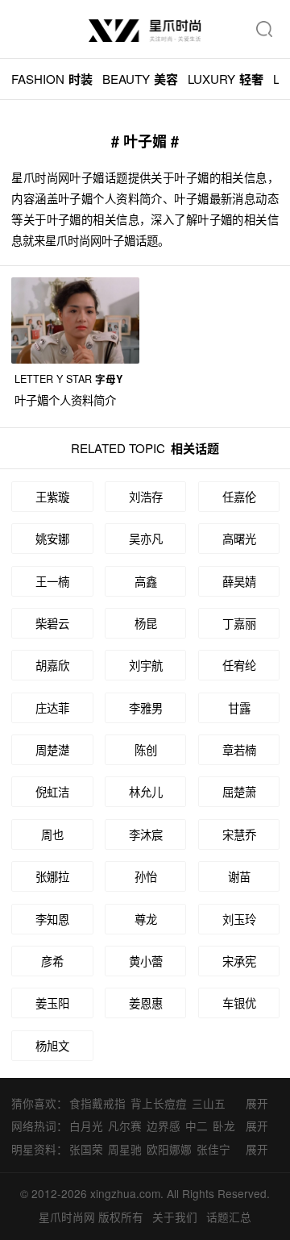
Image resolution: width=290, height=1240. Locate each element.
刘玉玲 (239, 918)
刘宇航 (146, 664)
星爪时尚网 (67, 1217)
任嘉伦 (239, 496)
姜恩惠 (146, 1002)
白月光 (86, 1125)
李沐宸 (146, 834)
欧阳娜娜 (169, 1149)
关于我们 (174, 1217)
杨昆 (146, 622)
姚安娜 (52, 538)
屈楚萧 (239, 791)
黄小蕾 (146, 960)
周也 (52, 834)
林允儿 (146, 791)
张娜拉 (52, 876)
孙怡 (146, 876)
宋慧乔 (239, 834)
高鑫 (146, 580)
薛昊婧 (239, 580)
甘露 (239, 707)
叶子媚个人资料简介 (65, 399)
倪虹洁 (52, 791)
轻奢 (225, 79)
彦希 (52, 960)
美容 (139, 79)
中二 (196, 1125)
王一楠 (52, 580)
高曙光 (239, 538)
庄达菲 (52, 707)
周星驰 (125, 1149)
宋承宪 (239, 960)
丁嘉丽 (239, 622)
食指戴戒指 (97, 1103)
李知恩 (52, 918)
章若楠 (239, 749)
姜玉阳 (52, 1002)
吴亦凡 (146, 538)
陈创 (146, 749)
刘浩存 (146, 496)
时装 (51, 79)
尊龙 (146, 918)
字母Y (68, 379)
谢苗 (239, 876)
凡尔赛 (125, 1125)
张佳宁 (213, 1149)
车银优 (239, 1002)
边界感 (163, 1125)
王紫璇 (52, 496)
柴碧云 (52, 622)
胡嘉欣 (52, 664)
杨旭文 (52, 1045)
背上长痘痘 (158, 1103)
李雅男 (146, 707)
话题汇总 (228, 1217)
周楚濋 (52, 749)
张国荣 (86, 1149)
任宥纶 (239, 664)
